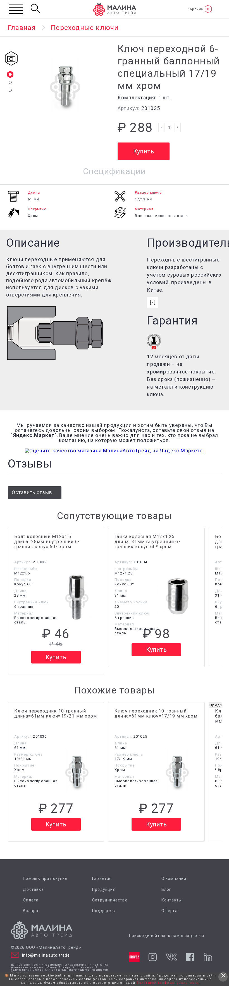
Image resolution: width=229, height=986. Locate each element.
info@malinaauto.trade (46, 955)
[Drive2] (134, 957)
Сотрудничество (110, 900)
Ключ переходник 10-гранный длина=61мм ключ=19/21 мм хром (55, 714)
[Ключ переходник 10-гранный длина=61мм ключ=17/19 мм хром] (177, 770)
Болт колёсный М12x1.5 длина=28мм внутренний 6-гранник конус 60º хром (47, 541)
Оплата (31, 900)
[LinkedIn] (208, 957)
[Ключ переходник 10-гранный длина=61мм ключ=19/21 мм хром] (77, 770)
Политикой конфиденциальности (168, 983)
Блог (166, 889)
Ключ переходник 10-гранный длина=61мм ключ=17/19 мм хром (156, 714)
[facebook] (190, 957)
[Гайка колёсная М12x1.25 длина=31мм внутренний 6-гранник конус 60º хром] (177, 596)
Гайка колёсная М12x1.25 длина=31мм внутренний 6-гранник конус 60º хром (147, 541)
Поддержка (104, 911)
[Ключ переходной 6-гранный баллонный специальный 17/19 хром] (65, 83)
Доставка (33, 889)
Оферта (169, 911)
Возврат (31, 911)
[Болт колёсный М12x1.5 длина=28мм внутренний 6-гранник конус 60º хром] (77, 596)
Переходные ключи (84, 28)
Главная (22, 28)
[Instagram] (152, 957)
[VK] (171, 957)
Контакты (171, 900)
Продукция (104, 889)
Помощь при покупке (45, 879)
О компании (174, 879)
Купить (56, 657)
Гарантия (102, 879)
